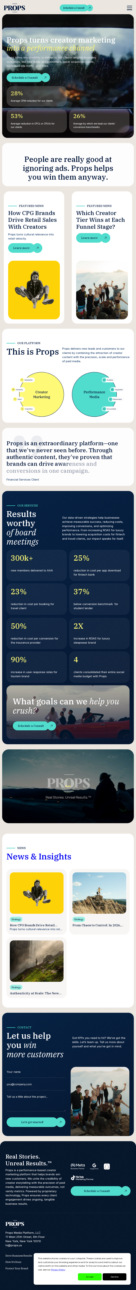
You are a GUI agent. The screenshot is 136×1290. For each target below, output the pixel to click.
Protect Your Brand (16, 1268)
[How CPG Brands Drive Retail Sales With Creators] (37, 893)
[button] (129, 8)
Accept (90, 1276)
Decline (114, 1276)
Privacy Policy (58, 1269)
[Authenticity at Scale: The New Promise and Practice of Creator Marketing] (37, 961)
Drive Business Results (18, 1255)
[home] (15, 8)
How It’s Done (13, 1262)
